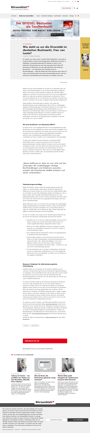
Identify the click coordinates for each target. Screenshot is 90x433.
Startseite (13, 38)
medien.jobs (54, 1)
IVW (63, 1)
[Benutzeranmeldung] (77, 8)
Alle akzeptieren (78, 420)
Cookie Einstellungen (56, 420)
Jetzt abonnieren (66, 8)
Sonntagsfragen (24, 38)
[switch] (13, 15)
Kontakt (49, 1)
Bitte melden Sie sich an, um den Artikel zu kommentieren (38, 348)
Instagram (75, 1)
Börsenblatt (20, 7)
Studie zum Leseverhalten (26, 16)
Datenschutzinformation (8, 429)
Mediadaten (59, 1)
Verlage (72, 16)
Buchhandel (57, 16)
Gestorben (65, 16)
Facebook (72, 1)
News (38, 16)
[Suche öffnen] (74, 8)
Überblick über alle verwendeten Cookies (30, 429)
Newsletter (67, 1)
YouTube (78, 1)
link (64, 137)
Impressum (17, 429)
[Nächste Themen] (78, 16)
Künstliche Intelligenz (47, 16)
